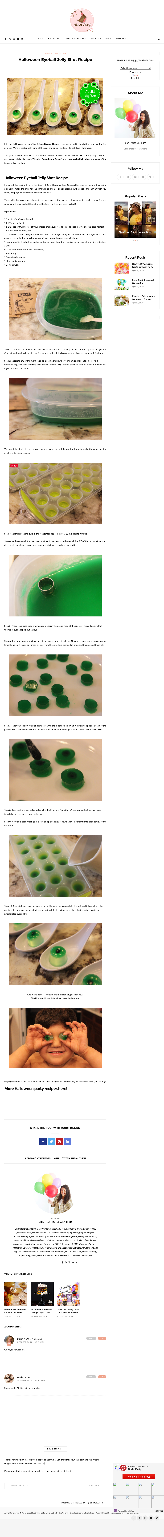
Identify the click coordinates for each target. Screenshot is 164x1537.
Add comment (9, 1344)
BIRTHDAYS (53, 39)
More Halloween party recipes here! (35, 1089)
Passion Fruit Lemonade (135, 232)
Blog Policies (89, 1513)
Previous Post (19, 1486)
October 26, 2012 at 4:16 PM (31, 1380)
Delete (91, 1338)
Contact (111, 1513)
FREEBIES (120, 39)
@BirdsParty (95, 1503)
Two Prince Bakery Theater (46, 144)
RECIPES (95, 39)
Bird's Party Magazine (90, 155)
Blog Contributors (56, 53)
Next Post (94, 1486)
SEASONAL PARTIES (75, 39)
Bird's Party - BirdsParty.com (71, 1513)
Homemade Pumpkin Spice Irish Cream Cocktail (15, 1312)
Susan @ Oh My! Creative (29, 1339)
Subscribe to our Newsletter (127, 1513)
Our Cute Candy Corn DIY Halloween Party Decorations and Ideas (68, 1312)
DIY (107, 39)
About (98, 1513)
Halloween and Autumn (71, 1158)
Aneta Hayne (23, 1377)
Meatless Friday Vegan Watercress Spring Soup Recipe (144, 299)
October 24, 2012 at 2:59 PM (31, 1342)
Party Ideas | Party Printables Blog (36, 1513)
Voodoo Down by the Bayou (47, 159)
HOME (40, 39)
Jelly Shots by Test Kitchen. (60, 185)
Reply (102, 1338)
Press (104, 1513)
